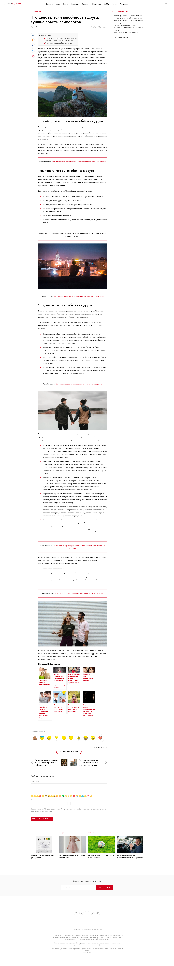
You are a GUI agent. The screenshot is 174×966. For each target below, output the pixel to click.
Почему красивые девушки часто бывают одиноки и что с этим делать (79, 162)
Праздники (124, 4)
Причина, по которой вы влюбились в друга (61, 38)
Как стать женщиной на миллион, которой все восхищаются (78, 384)
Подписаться (104, 887)
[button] (32, 762)
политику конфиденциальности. (41, 811)
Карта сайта (87, 952)
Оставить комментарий (69, 752)
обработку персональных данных (87, 809)
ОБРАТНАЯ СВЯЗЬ (84, 920)
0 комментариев (100, 747)
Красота (49, 4)
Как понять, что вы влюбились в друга (59, 41)
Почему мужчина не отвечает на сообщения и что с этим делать (79, 593)
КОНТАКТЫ (70, 920)
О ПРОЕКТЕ (57, 920)
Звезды (65, 4)
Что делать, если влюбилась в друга (58, 43)
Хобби (106, 4)
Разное (114, 4)
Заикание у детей (130, 25)
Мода (58, 4)
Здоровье (85, 4)
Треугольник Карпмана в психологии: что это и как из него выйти (78, 296)
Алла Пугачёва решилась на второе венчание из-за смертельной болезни (126, 34)
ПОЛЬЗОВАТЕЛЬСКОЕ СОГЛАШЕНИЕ (108, 920)
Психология (96, 4)
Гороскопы (75, 4)
